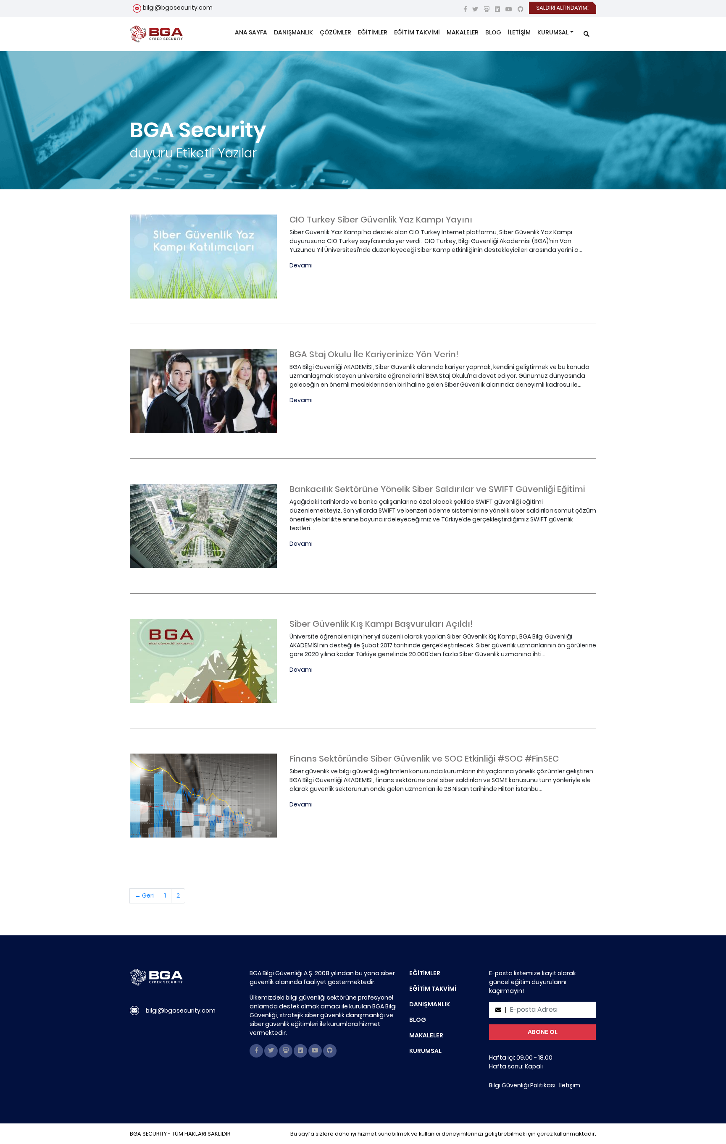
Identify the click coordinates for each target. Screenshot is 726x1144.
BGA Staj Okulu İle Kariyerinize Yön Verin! (373, 354)
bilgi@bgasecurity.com (178, 7)
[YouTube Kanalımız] (508, 9)
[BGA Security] (156, 34)
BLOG (493, 32)
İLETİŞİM (519, 32)
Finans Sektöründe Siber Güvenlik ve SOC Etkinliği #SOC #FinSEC (424, 758)
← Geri (144, 895)
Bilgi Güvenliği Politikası (522, 1085)
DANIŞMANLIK (293, 32)
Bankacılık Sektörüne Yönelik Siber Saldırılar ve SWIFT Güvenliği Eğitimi (437, 489)
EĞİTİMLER (372, 32)
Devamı (301, 265)
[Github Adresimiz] (521, 9)
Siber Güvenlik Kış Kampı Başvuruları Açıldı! (381, 624)
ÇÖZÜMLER (335, 32)
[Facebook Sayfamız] (465, 9)
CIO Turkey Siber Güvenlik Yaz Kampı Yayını (380, 219)
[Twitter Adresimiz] (475, 9)
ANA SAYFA (251, 32)
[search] (586, 34)
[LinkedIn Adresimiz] (497, 9)
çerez (545, 1134)
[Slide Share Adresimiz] (486, 9)
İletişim (569, 1085)
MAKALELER (463, 32)
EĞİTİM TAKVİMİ (417, 32)
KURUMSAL (552, 32)
